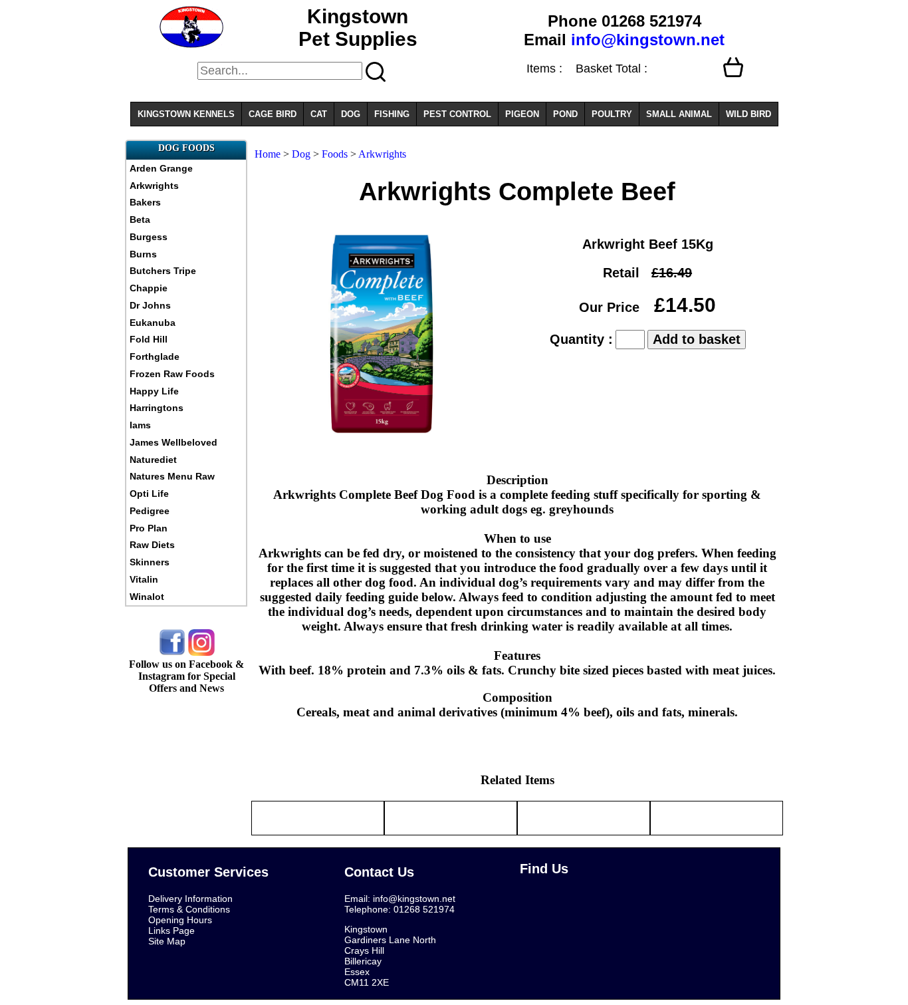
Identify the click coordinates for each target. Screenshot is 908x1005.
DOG (350, 114)
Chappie (149, 288)
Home (268, 154)
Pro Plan (149, 528)
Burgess (149, 236)
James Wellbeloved (173, 442)
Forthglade (154, 356)
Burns (143, 254)
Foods (335, 154)
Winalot (147, 596)
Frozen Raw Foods (172, 373)
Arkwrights (154, 185)
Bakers (145, 202)
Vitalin (144, 579)
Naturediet (153, 459)
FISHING (391, 114)
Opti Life (149, 493)
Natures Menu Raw (172, 476)
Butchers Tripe (163, 270)
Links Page (171, 930)
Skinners (150, 562)
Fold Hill (149, 339)
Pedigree (150, 510)
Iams (140, 425)
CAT (318, 114)
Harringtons (156, 407)
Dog (301, 154)
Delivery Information (190, 898)
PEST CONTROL (457, 114)
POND (565, 114)
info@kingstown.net (648, 40)
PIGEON (522, 114)
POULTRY (612, 114)
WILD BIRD (748, 114)
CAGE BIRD (272, 114)
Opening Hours (180, 920)
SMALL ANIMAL (679, 114)
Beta (140, 219)
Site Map (166, 941)
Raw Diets (152, 544)
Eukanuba (152, 322)
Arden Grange (161, 168)
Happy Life (154, 391)
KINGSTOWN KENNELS (186, 114)
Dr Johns (150, 305)
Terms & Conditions (189, 909)
